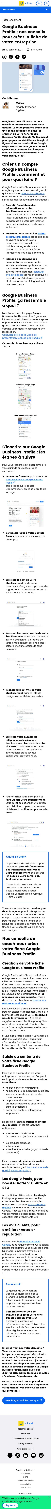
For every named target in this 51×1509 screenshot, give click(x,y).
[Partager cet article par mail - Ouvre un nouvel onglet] (4, 57)
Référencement (12, 20)
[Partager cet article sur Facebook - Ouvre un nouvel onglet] (11, 57)
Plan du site (25, 1487)
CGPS (25, 1477)
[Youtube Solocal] (33, 1455)
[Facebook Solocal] (10, 1455)
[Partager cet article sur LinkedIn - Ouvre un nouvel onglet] (24, 57)
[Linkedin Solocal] (25, 1455)
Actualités (25, 1433)
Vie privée (25, 1473)
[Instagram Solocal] (41, 1455)
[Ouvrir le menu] (3, 3)
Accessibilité (25, 1484)
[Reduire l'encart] (49, 1497)
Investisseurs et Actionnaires (25, 1438)
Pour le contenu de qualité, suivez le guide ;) (25, 1169)
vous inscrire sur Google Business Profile (24, 481)
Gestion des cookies (25, 1480)
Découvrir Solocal (25, 1429)
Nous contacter (24, 1449)
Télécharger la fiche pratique (20, 1400)
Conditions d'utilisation (25, 1470)
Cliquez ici (11, 1505)
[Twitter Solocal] (17, 1455)
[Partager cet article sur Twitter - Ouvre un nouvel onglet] (17, 57)
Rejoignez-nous (25, 1443)
